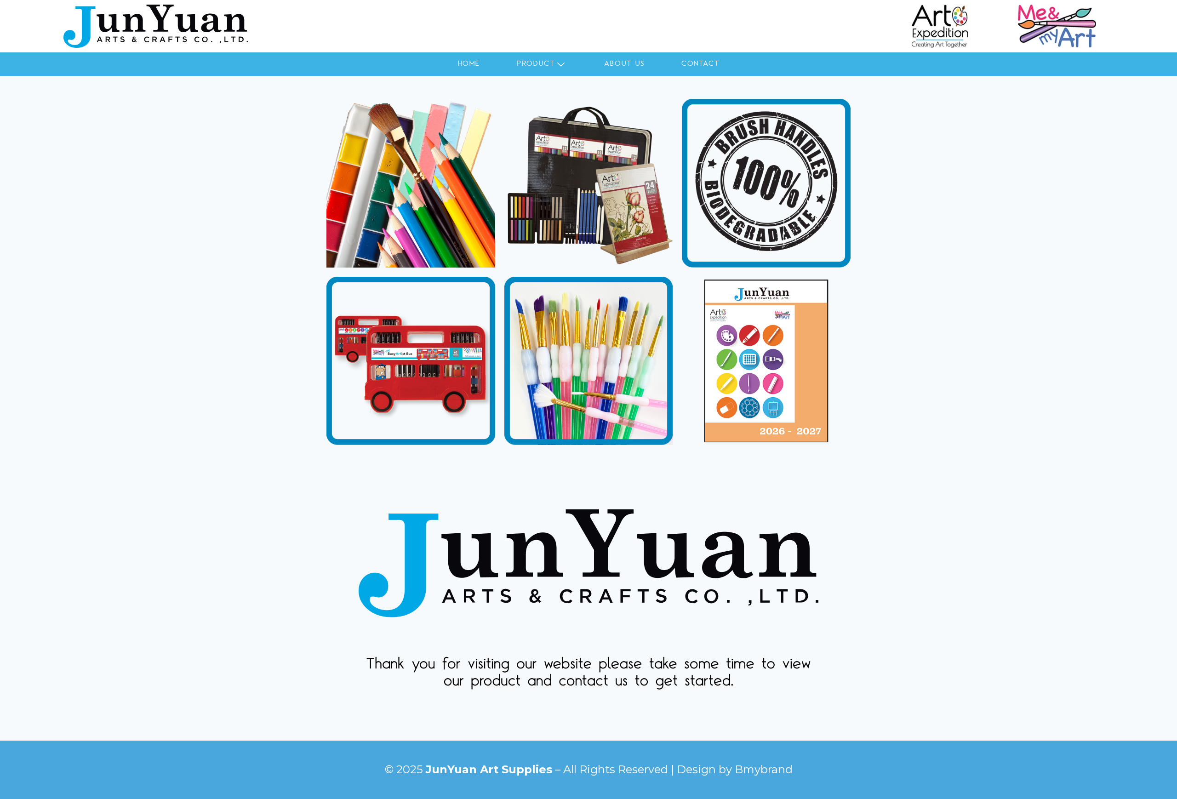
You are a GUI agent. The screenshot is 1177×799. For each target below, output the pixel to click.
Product (536, 64)
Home (469, 64)
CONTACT (700, 64)
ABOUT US (624, 64)
